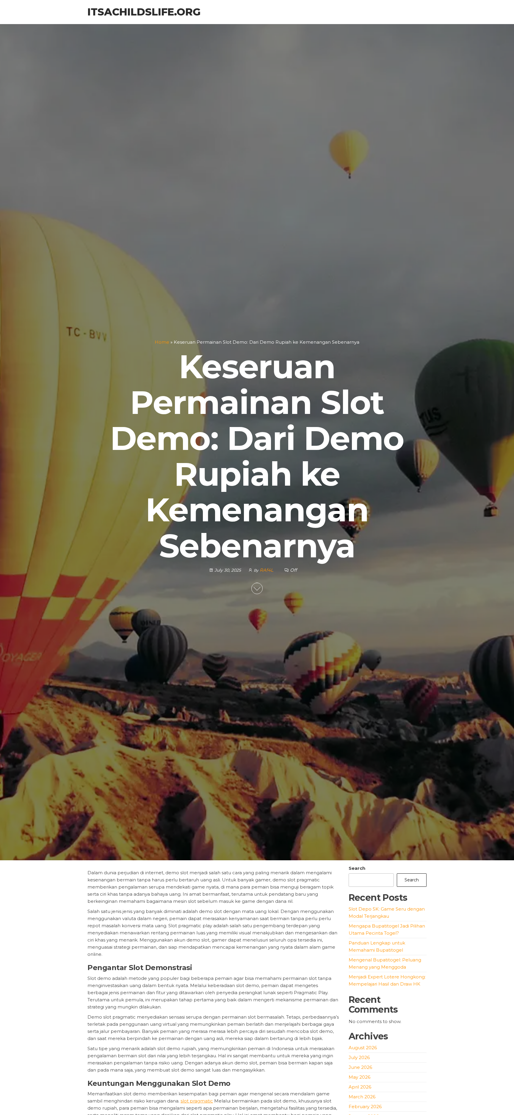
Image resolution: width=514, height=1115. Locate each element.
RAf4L (267, 570)
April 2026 (360, 1087)
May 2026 (359, 1077)
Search (357, 868)
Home (162, 342)
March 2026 (362, 1097)
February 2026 (365, 1106)
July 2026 (359, 1057)
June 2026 (360, 1067)
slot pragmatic (197, 1101)
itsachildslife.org (143, 12)
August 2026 (363, 1047)
